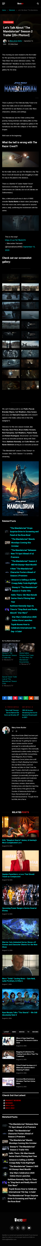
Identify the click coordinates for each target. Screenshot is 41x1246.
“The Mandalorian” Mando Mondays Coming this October (23, 542)
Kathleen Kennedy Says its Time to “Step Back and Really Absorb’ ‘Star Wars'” (23, 609)
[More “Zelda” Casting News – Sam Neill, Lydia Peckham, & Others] (20, 965)
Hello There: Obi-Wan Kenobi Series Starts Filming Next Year (24, 598)
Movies (21, 1032)
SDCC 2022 (9, 1108)
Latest (6, 1032)
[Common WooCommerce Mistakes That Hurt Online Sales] (8, 1082)
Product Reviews (13, 1101)
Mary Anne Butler (16, 41)
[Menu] (3, 3)
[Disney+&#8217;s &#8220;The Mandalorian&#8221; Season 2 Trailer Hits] (9, 647)
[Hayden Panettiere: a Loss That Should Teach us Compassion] (20, 860)
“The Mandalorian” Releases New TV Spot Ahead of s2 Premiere (23, 553)
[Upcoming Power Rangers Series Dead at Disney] (20, 894)
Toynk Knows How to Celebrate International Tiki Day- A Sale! (23, 628)
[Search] (38, 3)
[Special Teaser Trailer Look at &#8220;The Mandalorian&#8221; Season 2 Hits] (9, 671)
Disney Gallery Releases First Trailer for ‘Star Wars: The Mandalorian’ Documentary (26, 657)
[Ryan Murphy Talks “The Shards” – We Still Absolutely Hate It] (20, 999)
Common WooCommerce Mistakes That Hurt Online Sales (25, 1081)
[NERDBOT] (20, 3)
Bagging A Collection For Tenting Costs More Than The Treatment (27, 1054)
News (14, 1032)
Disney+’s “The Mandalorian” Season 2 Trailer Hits (9, 655)
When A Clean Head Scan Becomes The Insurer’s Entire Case (27, 1040)
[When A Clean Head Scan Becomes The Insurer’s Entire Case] (8, 1041)
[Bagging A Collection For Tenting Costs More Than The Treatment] (8, 1055)
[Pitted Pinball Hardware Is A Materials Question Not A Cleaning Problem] (8, 1068)
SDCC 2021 (9, 1106)
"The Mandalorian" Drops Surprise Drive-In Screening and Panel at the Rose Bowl (23, 1198)
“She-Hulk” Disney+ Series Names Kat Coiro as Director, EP (11, 712)
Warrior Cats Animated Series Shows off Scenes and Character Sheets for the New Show (19, 944)
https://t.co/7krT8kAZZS (15, 240)
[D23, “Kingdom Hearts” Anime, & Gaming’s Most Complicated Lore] (20, 826)
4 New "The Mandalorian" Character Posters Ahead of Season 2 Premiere (20, 1133)
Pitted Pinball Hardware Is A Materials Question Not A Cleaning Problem (26, 1067)
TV (28, 1032)
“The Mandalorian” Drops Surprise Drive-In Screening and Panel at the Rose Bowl (24, 531)
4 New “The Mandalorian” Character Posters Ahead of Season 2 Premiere (22, 572)
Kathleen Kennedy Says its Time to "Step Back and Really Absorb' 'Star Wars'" (22, 1182)
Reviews (35, 1032)
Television (8, 22)
